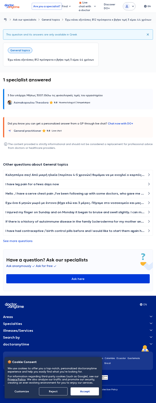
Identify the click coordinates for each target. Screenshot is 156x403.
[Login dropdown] (129, 6)
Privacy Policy (16, 379)
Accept (85, 391)
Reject (53, 391)
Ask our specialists (24, 19)
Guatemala (133, 358)
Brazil (107, 363)
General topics (51, 19)
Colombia (110, 358)
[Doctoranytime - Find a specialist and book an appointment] (5, 19)
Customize (21, 391)
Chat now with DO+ (120, 123)
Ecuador (121, 358)
